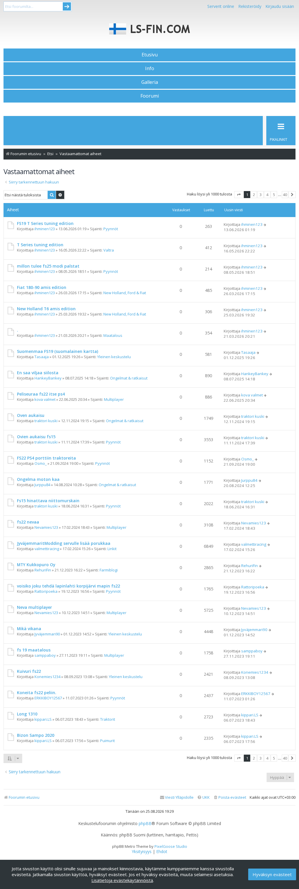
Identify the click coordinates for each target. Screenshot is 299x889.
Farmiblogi (109, 570)
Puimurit (107, 740)
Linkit (112, 548)
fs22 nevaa (28, 522)
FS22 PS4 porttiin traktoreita (46, 458)
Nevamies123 (46, 527)
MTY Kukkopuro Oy (36, 564)
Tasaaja (41, 356)
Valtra (108, 250)
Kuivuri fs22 (29, 671)
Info (149, 68)
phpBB (145, 823)
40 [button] (285, 194)
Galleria (149, 82)
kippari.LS (43, 719)
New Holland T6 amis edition (46, 308)
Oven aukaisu (30, 415)
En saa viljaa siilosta (37, 372)
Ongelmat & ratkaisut (128, 378)
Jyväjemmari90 (47, 634)
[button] (239, 194)
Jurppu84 (42, 484)
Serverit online (220, 6)
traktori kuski (46, 420)
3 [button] (261, 194)
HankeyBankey (48, 378)
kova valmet (44, 399)
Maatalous (112, 335)
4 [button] (267, 194)
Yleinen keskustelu (114, 356)
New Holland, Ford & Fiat (124, 292)
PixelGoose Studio (170, 846)
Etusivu (150, 54)
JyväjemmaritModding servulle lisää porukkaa (63, 543)
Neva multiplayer (34, 607)
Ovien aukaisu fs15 (36, 436)
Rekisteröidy (249, 6)
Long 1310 (27, 714)
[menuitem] (229, 797)
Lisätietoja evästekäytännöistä (122, 880)
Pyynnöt (110, 228)
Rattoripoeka (46, 591)
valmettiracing (46, 548)
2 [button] (254, 194)
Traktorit (107, 719)
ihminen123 (44, 228)
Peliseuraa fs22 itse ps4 (41, 394)
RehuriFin (42, 570)
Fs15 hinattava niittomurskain (48, 500)
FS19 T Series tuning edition (45, 223)
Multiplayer (114, 399)
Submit (67, 6)
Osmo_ (40, 463)
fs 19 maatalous (34, 650)
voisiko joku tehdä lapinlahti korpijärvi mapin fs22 (68, 586)
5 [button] (274, 194)
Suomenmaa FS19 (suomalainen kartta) (57, 351)
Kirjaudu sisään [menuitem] (279, 6)
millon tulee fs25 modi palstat (48, 266)
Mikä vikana (29, 628)
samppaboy (45, 655)
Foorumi (149, 96)
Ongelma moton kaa (38, 479)
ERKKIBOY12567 (48, 698)
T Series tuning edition (40, 244)
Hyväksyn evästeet (272, 874)
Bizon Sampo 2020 (35, 735)
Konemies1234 (47, 676)
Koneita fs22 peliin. (36, 692)
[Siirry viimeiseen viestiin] (265, 224)
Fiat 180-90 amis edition (41, 287)
